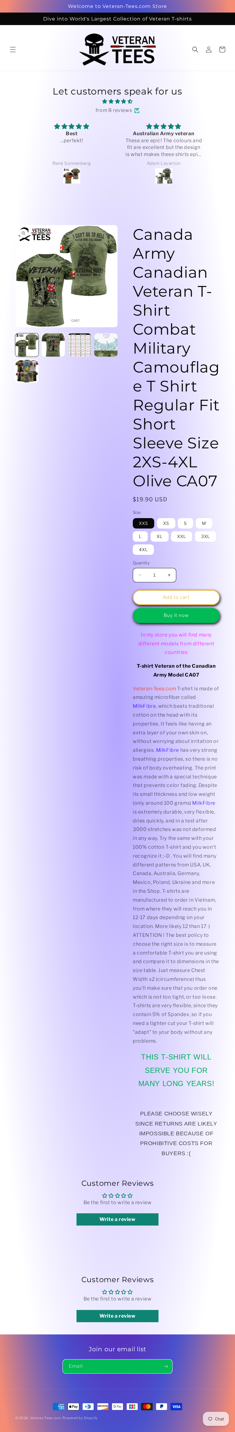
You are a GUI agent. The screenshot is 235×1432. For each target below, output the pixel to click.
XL (159, 536)
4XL (143, 549)
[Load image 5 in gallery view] (27, 371)
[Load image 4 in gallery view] (106, 345)
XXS (143, 523)
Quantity (141, 562)
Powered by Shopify (80, 1418)
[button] (13, 49)
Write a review (117, 1219)
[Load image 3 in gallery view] (79, 345)
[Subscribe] (165, 1366)
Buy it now (176, 615)
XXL (181, 536)
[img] (117, 101)
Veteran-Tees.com (45, 1418)
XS (166, 523)
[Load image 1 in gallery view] (27, 345)
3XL (205, 536)
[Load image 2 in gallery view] (53, 345)
